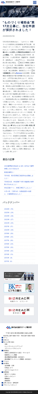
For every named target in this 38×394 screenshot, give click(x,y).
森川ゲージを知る (10, 374)
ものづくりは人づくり (11, 370)
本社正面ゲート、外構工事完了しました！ (18, 188)
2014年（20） (9, 251)
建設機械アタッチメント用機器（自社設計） (18, 359)
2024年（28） (9, 216)
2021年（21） (9, 226)
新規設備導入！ (9, 172)
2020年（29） (9, 230)
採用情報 (6, 372)
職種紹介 (7, 378)
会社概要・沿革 (9, 365)
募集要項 (7, 380)
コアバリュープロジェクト (13, 348)
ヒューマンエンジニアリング (13, 346)
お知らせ (6, 340)
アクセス (6, 361)
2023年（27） (9, 219)
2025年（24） (9, 212)
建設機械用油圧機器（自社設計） (15, 357)
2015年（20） (9, 247)
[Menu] (34, 3)
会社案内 (6, 363)
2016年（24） (9, 244)
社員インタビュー (10, 376)
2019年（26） (9, 233)
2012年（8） (8, 258)
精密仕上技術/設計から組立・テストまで (17, 352)
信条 (6, 344)
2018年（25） (9, 237)
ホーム (5, 337)
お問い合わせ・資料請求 (10, 383)
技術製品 (6, 350)
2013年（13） (9, 254)
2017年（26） (9, 240)
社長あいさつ (9, 368)
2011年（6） (8, 261)
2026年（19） (9, 209)
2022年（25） (9, 223)
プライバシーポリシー (10, 385)
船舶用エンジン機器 (11, 355)
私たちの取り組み (8, 342)
